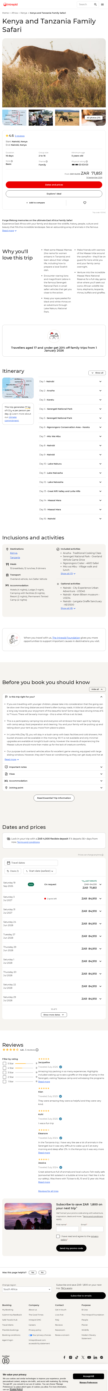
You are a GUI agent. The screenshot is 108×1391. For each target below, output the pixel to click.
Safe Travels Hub (9, 1320)
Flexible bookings (10, 1330)
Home (5, 13)
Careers (32, 1325)
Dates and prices (54, 184)
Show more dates (51, 1015)
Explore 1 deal (54, 193)
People (85, 1320)
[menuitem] (10, 4)
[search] (85, 4)
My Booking (7, 1310)
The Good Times (36, 1315)
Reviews (59, 1325)
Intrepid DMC (35, 1320)
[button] (54, 72)
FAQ (57, 1320)
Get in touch (60, 1310)
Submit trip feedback (12, 1315)
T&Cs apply (66, 1288)
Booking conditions (11, 1335)
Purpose (86, 1305)
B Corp (85, 1310)
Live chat (59, 1315)
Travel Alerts (7, 1325)
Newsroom (60, 1330)
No (42, 1272)
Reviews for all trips (48, 1191)
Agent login (7, 1340)
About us (33, 1310)
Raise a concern (62, 1335)
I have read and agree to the (79, 1238)
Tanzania (15, 557)
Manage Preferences (88, 1382)
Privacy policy (35, 1330)
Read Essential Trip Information (54, 798)
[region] (53, 1380)
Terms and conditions (28, 842)
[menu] (102, 4)
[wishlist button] (84, 202)
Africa (15, 13)
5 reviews (19, 136)
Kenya (24, 13)
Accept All (88, 1376)
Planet (85, 1325)
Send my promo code (71, 1248)
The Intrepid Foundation (93, 1315)
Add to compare (37, 203)
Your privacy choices (41, 1335)
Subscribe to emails (81, 1295)
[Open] (37, 1050)
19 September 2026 (94, 178)
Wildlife (85, 1330)
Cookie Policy (16, 1389)
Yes (32, 1272)
